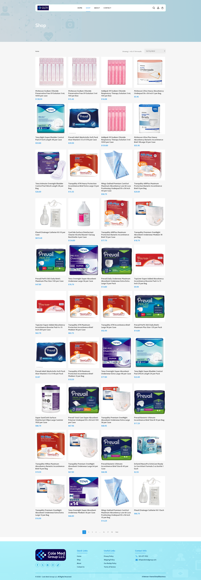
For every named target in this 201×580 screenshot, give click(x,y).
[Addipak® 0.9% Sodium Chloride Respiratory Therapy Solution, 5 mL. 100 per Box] (116, 72)
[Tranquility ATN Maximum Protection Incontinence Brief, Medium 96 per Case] (83, 306)
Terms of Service (110, 567)
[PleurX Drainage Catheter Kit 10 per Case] (50, 213)
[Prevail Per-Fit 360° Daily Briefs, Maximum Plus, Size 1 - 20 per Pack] (149, 306)
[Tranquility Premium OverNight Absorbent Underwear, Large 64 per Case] (83, 445)
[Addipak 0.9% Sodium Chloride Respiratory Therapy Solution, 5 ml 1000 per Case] (116, 118)
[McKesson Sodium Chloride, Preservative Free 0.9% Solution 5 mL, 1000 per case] (50, 72)
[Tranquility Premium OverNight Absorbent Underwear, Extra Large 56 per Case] (116, 398)
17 (107, 532)
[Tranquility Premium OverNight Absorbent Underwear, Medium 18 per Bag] (149, 213)
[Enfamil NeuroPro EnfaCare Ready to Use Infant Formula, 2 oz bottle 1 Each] (149, 445)
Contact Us (80, 567)
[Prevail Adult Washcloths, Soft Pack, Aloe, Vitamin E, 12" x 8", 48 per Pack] (50, 352)
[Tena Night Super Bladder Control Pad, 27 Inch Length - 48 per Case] (50, 118)
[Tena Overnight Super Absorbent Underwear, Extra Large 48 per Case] (116, 352)
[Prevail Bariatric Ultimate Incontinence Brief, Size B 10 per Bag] (149, 398)
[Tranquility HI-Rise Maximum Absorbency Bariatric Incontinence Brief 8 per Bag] (50, 445)
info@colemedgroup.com (147, 560)
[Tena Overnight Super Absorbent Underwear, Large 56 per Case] (83, 260)
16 (103, 532)
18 (112, 532)
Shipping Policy (109, 560)
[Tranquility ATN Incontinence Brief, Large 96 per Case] (116, 306)
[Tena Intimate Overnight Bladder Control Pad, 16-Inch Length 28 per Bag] (50, 165)
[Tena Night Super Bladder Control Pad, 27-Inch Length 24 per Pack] (149, 352)
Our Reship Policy (110, 563)
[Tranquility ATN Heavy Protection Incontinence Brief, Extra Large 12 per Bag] (83, 165)
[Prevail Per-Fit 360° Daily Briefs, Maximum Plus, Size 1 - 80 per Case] (50, 260)
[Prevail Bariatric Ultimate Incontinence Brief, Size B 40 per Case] (116, 445)
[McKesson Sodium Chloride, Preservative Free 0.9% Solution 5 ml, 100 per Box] (83, 72)
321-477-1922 (143, 556)
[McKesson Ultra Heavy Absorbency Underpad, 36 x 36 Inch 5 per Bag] (149, 72)
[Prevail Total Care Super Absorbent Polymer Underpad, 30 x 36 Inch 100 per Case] (83, 398)
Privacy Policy (108, 556)
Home (37, 51)
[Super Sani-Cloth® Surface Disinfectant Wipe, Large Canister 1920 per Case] (50, 398)
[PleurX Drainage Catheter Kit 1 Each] (149, 491)
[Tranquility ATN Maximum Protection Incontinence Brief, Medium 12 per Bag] (83, 352)
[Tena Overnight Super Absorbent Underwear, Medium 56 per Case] (83, 491)
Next (117, 532)
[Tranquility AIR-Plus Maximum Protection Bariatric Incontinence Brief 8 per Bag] (149, 165)
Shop (79, 560)
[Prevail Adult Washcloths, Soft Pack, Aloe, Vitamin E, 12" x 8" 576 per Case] (83, 118)
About (79, 563)
